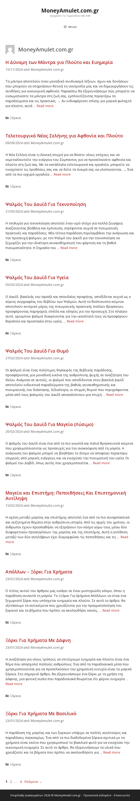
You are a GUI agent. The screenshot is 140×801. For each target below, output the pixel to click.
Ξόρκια (15, 118)
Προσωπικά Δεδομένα (97, 795)
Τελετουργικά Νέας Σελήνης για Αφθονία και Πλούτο (64, 136)
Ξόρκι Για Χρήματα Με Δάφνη (38, 640)
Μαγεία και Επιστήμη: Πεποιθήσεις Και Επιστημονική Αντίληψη (65, 495)
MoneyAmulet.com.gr (70, 10)
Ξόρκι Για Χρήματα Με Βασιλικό (40, 713)
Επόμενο (33, 781)
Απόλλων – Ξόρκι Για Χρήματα (38, 572)
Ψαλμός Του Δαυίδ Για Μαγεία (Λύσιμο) (49, 424)
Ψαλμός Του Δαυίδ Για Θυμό (37, 351)
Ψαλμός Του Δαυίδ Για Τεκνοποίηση (45, 204)
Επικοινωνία (122, 795)
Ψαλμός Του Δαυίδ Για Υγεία (37, 277)
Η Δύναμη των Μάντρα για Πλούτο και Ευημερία (59, 62)
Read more (45, 106)
